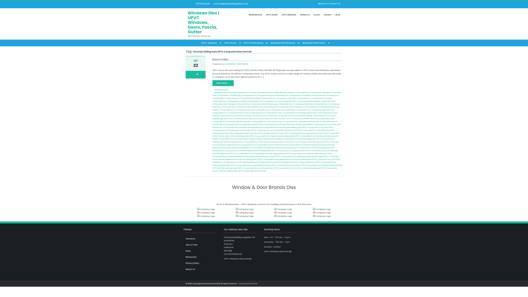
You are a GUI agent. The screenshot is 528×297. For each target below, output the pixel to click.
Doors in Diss (220, 59)
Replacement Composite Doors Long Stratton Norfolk (251, 145)
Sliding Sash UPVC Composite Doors (298, 162)
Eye (299, 118)
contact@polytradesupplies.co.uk (230, 3)
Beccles (283, 92)
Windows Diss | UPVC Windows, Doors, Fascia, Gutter (203, 22)
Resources (191, 256)
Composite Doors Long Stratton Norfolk (294, 115)
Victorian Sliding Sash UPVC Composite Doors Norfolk (242, 171)
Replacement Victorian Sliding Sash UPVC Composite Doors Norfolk (310, 159)
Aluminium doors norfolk (268, 92)
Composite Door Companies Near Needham (275, 110)
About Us (190, 269)
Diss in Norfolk (234, 118)
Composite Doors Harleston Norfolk (235, 115)
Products (305, 15)
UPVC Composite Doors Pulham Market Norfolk (321, 165)
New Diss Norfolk (294, 124)
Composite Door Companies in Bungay (312, 92)
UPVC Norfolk (218, 168)
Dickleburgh (217, 118)
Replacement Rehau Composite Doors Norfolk (253, 147)
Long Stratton (324, 118)
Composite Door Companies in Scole (264, 101)
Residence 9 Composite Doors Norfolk (264, 162)
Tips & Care (191, 244)
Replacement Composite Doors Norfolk (293, 145)
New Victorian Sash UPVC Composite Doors (285, 133)
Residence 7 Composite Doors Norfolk (229, 162)
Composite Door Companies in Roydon (314, 98)
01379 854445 (202, 3)
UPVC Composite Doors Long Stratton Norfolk (251, 165)
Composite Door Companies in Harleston (292, 95)
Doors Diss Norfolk (277, 118)
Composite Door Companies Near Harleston (283, 107)
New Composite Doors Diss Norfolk (262, 121)
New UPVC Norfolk (258, 133)
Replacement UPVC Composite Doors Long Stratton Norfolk (246, 153)
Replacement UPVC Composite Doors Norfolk (293, 153)
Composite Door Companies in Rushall (229, 101)
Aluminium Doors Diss (246, 92)
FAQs (188, 250)
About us (322, 3)
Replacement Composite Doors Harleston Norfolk (293, 142)
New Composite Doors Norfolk (272, 124)
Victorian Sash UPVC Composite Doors (242, 168)
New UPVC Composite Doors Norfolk (308, 130)
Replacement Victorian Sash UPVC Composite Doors (273, 156)
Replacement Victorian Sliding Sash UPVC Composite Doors (252, 159)
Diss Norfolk (246, 118)
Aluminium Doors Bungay (225, 92)
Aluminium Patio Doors (313, 42)
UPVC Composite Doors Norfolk (285, 165)
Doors (255, 118)
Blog (338, 15)
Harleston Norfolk (309, 118)
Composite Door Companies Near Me (237, 110)
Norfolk (327, 136)
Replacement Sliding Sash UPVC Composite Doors (269, 150)
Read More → (223, 83)
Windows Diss (255, 15)
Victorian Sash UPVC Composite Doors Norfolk (280, 168)
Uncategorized (221, 89)
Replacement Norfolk (221, 147)
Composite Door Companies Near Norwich (315, 110)
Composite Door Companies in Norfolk (242, 98)
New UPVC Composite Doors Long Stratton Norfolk (269, 130)
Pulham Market (248, 139)
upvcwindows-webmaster (235, 63)
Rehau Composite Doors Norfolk (291, 139)
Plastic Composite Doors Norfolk (226, 139)
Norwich (334, 136)
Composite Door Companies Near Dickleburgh (257, 104)
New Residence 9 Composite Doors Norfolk (266, 127)
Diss (226, 118)
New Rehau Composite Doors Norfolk (319, 124)
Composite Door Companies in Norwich (278, 98)
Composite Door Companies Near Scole (230, 113)
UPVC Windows (289, 15)
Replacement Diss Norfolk (322, 145)
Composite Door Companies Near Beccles (301, 101)
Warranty (190, 238)
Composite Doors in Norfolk (264, 115)
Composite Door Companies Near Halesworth (241, 107)
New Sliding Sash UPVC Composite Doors (305, 127)
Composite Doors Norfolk (324, 115)
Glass (317, 15)
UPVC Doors (272, 15)
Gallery (327, 15)
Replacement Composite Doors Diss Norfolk (250, 142)
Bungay (291, 92)
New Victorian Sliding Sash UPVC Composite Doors (247, 136)
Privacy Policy (192, 263)
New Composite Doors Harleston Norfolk (297, 121)
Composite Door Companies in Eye (257, 95)
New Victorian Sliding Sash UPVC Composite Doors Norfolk (297, 136)
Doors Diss (263, 118)
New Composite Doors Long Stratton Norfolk (239, 124)
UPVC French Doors (253, 42)
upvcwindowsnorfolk (248, 283)
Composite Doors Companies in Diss (265, 113)
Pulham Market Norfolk (266, 139)
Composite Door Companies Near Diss (295, 104)
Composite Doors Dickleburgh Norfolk (300, 113)
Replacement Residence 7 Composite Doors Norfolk (297, 147)
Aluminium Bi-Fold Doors (283, 42)
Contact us (334, 3)
